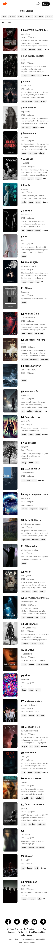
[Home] (18, 4)
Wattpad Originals (14, 929)
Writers (21, 932)
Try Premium (29, 929)
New (9, 22)
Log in (45, 4)
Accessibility (41, 939)
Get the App (41, 929)
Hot (3, 22)
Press (29, 935)
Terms (9, 939)
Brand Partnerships (37, 932)
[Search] (38, 3)
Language (12, 932)
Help (20, 942)
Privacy (17, 939)
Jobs (23, 935)
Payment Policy (28, 939)
